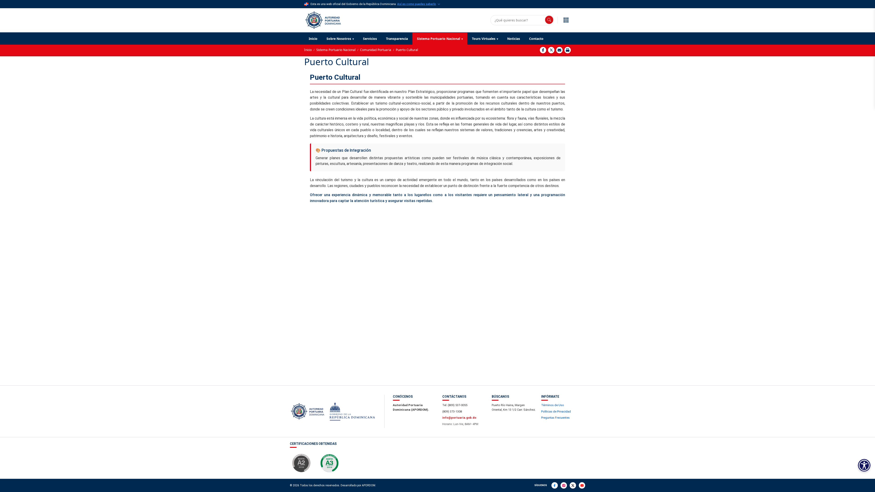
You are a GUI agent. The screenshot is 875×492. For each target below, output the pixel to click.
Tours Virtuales (483, 38)
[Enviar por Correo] (559, 50)
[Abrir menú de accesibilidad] (864, 465)
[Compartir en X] (551, 50)
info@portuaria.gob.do (459, 417)
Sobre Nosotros (339, 38)
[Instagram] (564, 485)
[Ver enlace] (322, 19)
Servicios (370, 38)
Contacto (536, 38)
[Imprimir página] (567, 50)
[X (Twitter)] (573, 485)
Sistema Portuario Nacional (438, 38)
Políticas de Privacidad (556, 411)
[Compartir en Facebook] (543, 50)
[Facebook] (554, 485)
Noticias (513, 38)
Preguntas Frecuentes (555, 417)
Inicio (313, 38)
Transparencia (397, 38)
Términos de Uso (552, 405)
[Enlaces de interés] (566, 20)
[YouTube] (582, 485)
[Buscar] (549, 20)
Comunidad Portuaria (375, 50)
